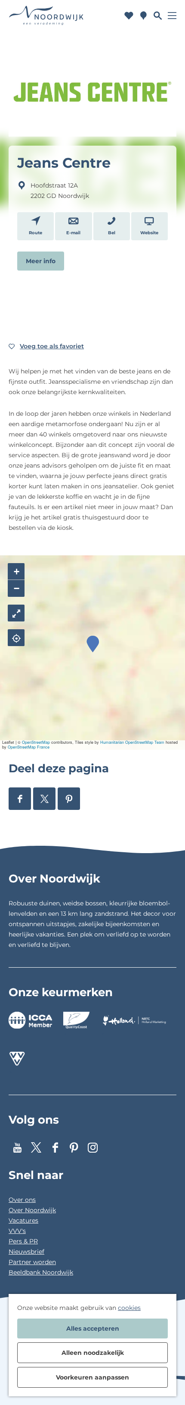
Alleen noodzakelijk (93, 1353)
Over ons (22, 1200)
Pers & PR (23, 1241)
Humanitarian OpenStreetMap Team (132, 742)
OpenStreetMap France (28, 747)
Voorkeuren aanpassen (92, 1377)
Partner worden (32, 1262)
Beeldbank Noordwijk (41, 1272)
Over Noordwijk (32, 1210)
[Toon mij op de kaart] (16, 637)
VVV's (17, 1231)
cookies (129, 1308)
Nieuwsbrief (26, 1251)
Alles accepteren (92, 1328)
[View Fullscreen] (16, 613)
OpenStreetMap (36, 742)
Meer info (41, 261)
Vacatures (23, 1220)
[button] (92, 644)
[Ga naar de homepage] (46, 15)
